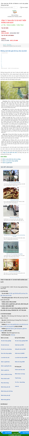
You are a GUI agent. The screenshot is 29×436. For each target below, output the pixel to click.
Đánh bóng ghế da (5, 399)
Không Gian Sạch (15, 435)
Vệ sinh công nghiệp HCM (21, 340)
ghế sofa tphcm (18, 328)
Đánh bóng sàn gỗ (5, 395)
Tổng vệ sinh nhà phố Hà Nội (14, 271)
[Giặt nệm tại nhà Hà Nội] (14, 210)
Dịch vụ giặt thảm (7, 162)
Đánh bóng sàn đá (5, 386)
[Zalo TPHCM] (19, 432)
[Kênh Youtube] (10, 1)
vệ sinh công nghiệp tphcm (12, 324)
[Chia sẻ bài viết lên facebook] (7, 285)
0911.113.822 (5, 33)
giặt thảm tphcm (10, 328)
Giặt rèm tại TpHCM (19, 353)
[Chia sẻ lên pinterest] (8, 1)
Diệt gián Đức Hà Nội (14, 200)
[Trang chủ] (1, 44)
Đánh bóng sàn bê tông (7, 391)
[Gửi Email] (2, 1)
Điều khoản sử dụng (20, 373)
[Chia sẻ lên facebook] (4, 1)
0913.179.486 (5, 40)
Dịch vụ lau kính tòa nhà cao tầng (12, 159)
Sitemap (13, 334)
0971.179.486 (14, 40)
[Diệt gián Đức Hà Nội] (14, 193)
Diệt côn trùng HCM (19, 361)
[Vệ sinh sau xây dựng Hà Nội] (14, 175)
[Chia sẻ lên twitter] (6, 1)
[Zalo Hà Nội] (2, 432)
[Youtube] (14, 285)
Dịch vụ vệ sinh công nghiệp (10, 160)
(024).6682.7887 (14, 33)
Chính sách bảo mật (20, 369)
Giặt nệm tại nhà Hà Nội (14, 217)
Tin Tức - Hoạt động (20, 382)
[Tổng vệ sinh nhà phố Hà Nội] (14, 264)
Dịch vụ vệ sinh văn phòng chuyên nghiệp (15, 254)
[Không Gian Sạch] (14, 13)
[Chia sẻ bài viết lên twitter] (11, 285)
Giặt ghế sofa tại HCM (20, 349)
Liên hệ (17, 386)
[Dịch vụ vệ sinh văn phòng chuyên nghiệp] (14, 247)
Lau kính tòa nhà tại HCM (21, 357)
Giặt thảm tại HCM (19, 344)
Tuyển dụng (18, 378)
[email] (1, 285)
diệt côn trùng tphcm (9, 326)
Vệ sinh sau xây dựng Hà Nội (14, 182)
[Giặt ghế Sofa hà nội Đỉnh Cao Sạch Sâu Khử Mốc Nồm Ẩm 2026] (14, 228)
